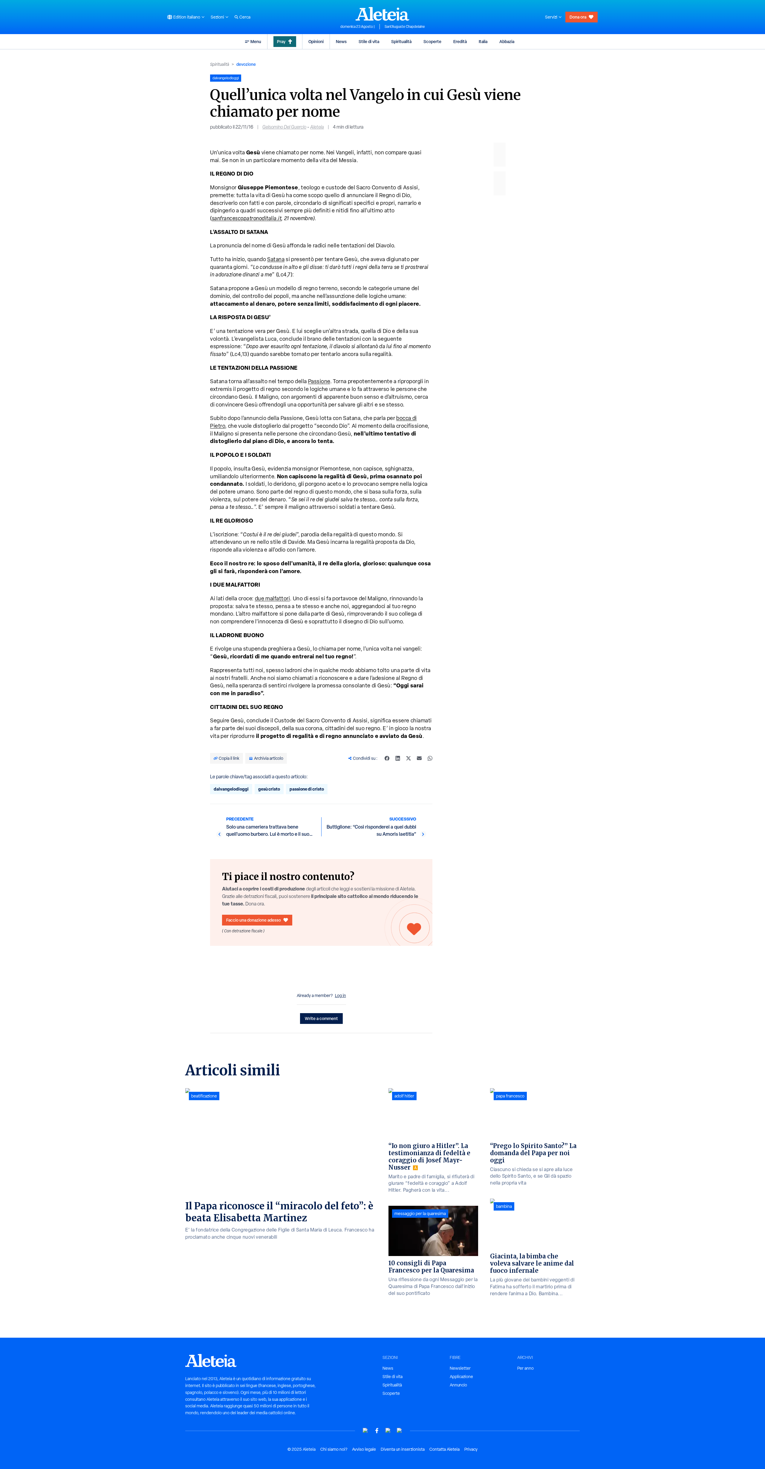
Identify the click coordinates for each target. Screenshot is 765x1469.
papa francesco (510, 1096)
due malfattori (272, 598)
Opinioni (316, 41)
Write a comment (321, 1018)
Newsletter (460, 1368)
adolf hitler (404, 1096)
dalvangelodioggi (231, 789)
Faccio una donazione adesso (253, 920)
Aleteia (317, 127)
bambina (504, 1206)
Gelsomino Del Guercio (284, 127)
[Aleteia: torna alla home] (382, 14)
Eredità (460, 41)
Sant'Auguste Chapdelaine (405, 26)
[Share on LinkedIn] (397, 758)
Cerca (244, 17)
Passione (319, 381)
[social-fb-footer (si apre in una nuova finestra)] (377, 1430)
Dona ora (578, 17)
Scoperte (432, 41)
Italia (483, 41)
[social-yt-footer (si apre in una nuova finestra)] (365, 1430)
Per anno (525, 1368)
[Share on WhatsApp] (430, 758)
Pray (281, 41)
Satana (275, 259)
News (341, 41)
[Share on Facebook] (387, 758)
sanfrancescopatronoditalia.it (246, 218)
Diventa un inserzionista (403, 1449)
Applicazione (461, 1376)
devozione (246, 64)
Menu (255, 41)
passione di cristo (307, 789)
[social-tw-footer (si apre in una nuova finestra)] (388, 1430)
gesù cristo (269, 789)
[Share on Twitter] (408, 758)
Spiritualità (401, 41)
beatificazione (204, 1096)
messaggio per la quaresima (420, 1213)
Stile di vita (369, 41)
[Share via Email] (419, 758)
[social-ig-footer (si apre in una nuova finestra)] (399, 1430)
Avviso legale (364, 1449)
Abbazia (506, 41)
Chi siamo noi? (333, 1449)
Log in (340, 995)
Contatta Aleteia (444, 1449)
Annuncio (458, 1385)
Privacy (471, 1449)
